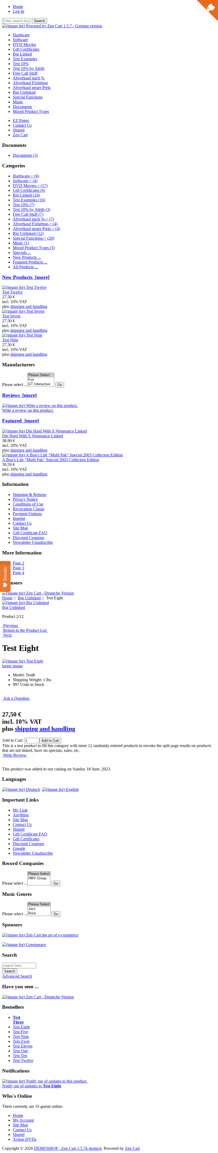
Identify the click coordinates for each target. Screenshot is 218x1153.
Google (19, 848)
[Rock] (39, 913)
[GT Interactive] (41, 384)
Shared (18, 130)
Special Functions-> (33, 238)
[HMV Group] (39, 878)
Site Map (20, 528)
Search (9, 955)
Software (20, 39)
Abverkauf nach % (28, 78)
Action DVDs (24, 1139)
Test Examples (25, 59)
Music (18, 102)
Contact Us (22, 125)
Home (18, 6)
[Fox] (41, 380)
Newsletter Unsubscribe (33, 542)
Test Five (20, 1031)
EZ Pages (21, 120)
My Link (20, 810)
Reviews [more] (19, 395)
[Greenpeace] (24, 944)
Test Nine (21, 1036)
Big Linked (22, 54)
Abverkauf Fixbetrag (30, 82)
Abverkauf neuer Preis (32, 87)
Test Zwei (21, 1041)
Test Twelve (23, 1060)
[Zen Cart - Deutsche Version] (38, 593)
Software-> (25, 181)
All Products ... (25, 267)
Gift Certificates (26, 49)
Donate (5, 574)
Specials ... (22, 252)
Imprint (19, 518)
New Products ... (27, 257)
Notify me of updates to (31, 1086)
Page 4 (18, 572)
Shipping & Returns (29, 494)
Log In (18, 11)
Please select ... (14, 384)
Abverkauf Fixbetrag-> (35, 224)
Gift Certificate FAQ (30, 533)
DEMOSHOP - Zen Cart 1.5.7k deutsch (68, 1148)
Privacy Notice (25, 499)
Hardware (21, 35)
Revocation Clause (28, 509)
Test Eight (21, 1027)
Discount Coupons (28, 537)
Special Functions (28, 97)
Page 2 (18, 563)
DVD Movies (24, 44)
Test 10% (20, 63)
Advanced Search (17, 976)
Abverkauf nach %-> (33, 219)
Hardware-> (26, 176)
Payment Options (27, 513)
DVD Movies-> (30, 185)
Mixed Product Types (31, 111)
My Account (23, 1120)
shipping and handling (28, 306)
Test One (20, 1051)
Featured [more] (20, 420)
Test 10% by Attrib (28, 68)
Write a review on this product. (28, 410)
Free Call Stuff (25, 73)
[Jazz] (39, 909)
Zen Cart (20, 135)
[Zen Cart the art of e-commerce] (40, 935)
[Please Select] (41, 375)
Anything (21, 815)
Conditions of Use (28, 504)
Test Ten (20, 1055)
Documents (22, 106)
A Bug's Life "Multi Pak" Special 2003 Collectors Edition (50, 459)
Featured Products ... (30, 262)
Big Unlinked (29, 598)
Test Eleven (22, 1046)
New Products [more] (25, 277)
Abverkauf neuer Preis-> (36, 228)
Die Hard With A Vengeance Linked (32, 436)
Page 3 (18, 568)
